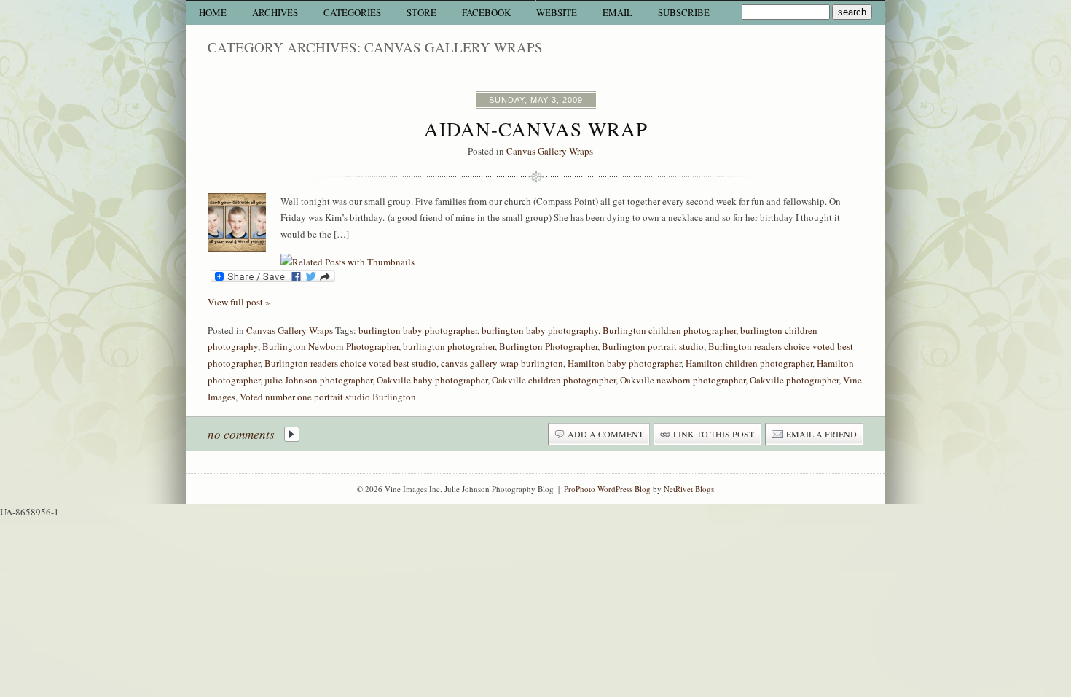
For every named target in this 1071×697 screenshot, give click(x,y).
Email (617, 12)
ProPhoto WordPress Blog (607, 488)
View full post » (239, 301)
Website (556, 12)
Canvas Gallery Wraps (549, 150)
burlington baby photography (540, 330)
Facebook (486, 12)
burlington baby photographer (417, 330)
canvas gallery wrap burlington (502, 363)
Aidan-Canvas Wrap (536, 129)
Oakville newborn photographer (682, 379)
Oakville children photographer (554, 379)
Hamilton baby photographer (624, 363)
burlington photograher (449, 346)
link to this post (713, 434)
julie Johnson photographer (318, 379)
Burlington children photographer (669, 330)
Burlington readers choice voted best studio (350, 363)
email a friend (821, 434)
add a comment (605, 434)
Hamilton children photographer (749, 363)
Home (213, 12)
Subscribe (684, 12)
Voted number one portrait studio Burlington (328, 396)
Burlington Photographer (548, 346)
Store (421, 12)
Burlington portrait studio (653, 346)
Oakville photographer (794, 379)
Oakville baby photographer (432, 379)
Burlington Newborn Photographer (330, 346)
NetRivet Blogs (689, 488)
